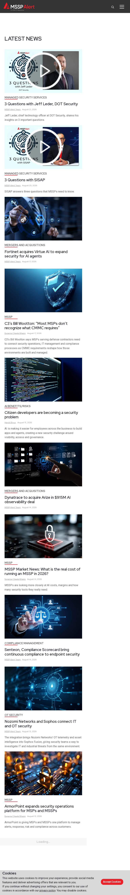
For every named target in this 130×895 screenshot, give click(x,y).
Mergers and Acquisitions (25, 245)
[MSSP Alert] (19, 7)
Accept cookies (112, 881)
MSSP (9, 317)
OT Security (14, 715)
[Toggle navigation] (122, 6)
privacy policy (47, 890)
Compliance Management (24, 643)
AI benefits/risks (18, 406)
